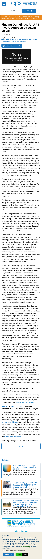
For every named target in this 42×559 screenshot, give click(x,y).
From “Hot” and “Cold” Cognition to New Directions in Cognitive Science (25, 467)
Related (5, 460)
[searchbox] (14, 11)
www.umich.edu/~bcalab (25, 402)
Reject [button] (25, 554)
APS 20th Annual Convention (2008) (16, 40)
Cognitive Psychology (9, 41)
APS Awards (33, 40)
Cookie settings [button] (8, 554)
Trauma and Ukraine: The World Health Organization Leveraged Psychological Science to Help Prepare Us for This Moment (25, 503)
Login (28, 11)
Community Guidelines (9, 422)
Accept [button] (19, 554)
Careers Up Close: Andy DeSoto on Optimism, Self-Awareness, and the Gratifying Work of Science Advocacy (25, 484)
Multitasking (21, 41)
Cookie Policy (25, 546)
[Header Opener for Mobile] (4, 4)
